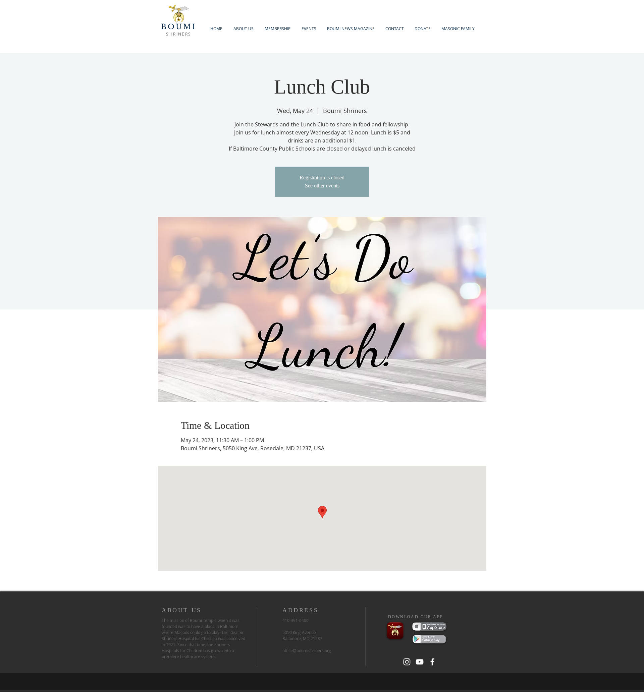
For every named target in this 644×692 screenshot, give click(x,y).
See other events (322, 185)
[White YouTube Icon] (419, 662)
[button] (277, 28)
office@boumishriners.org (306, 650)
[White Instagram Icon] (407, 662)
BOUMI (179, 26)
